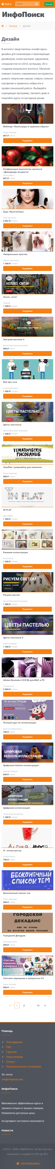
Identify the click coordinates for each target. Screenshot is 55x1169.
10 (38, 1005)
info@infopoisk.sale (12, 1079)
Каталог (49, 4)
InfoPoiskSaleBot (30, 1163)
